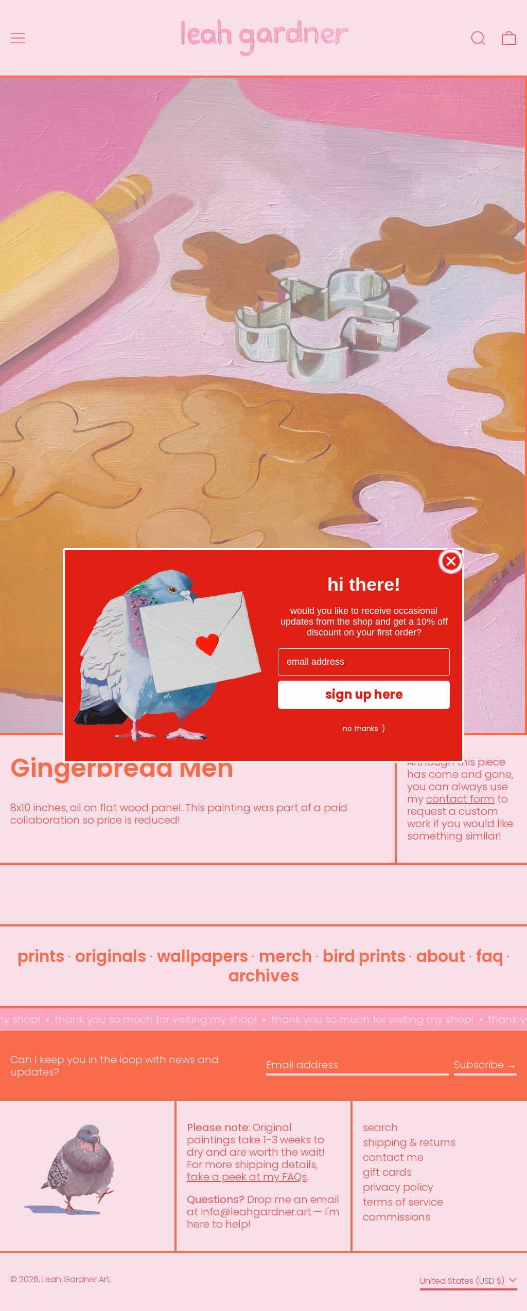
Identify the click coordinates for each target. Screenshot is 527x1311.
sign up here (364, 694)
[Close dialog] (451, 561)
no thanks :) (364, 728)
